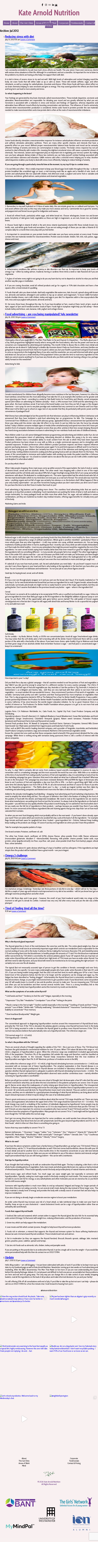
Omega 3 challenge (16, 855)
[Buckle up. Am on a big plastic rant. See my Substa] (74, 1369)
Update (9, 1257)
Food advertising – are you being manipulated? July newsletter (41, 314)
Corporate (64, 23)
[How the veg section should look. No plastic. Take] (24, 1319)
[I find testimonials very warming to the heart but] (24, 1369)
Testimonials (77, 23)
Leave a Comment (28, 39)
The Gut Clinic (26, 23)
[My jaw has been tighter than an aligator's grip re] (74, 1319)
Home (6, 23)
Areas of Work (42, 23)
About (14, 23)
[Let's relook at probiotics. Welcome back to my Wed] (24, 1419)
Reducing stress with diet (19, 36)
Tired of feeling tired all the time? (24, 908)
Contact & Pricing (74, 1463)
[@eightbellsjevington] (74, 1419)
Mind (53, 23)
